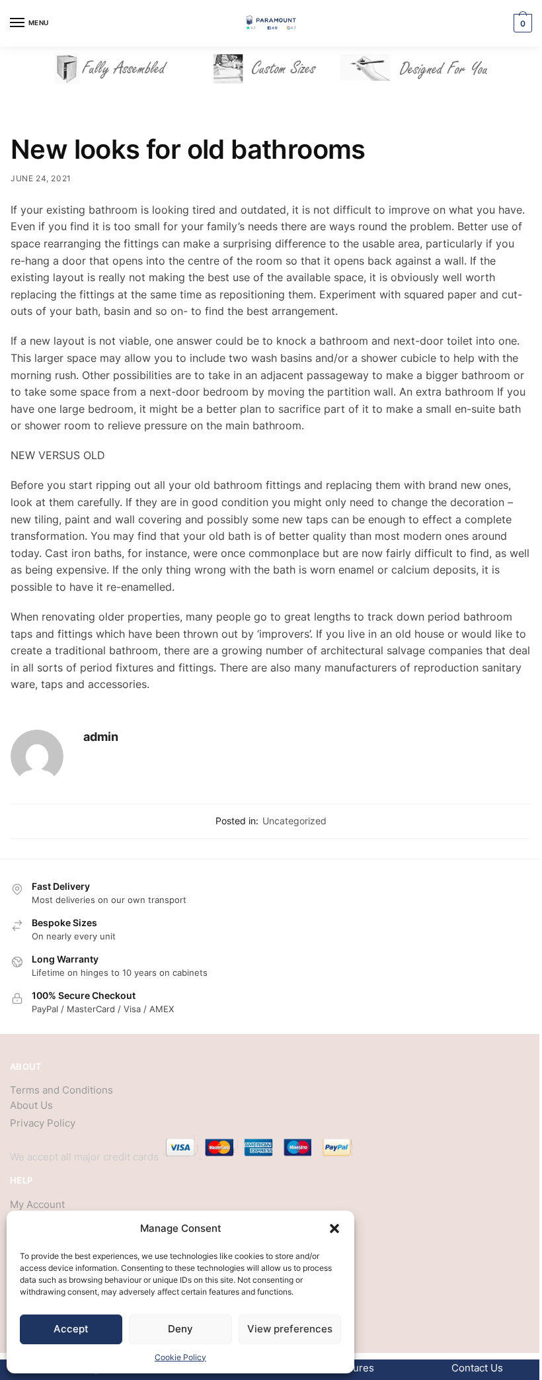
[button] (334, 1228)
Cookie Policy (180, 1357)
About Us (31, 1105)
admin (100, 737)
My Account (37, 1204)
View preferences (289, 1328)
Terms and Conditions (61, 1090)
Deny (180, 1328)
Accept (71, 1328)
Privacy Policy (42, 1123)
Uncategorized (294, 820)
